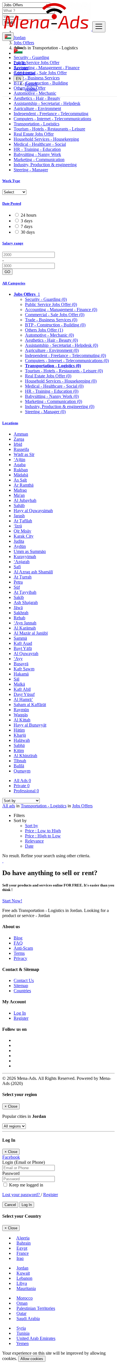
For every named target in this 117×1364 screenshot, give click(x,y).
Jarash (19, 515)
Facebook (11, 1157)
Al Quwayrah (26, 653)
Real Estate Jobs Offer (34, 134)
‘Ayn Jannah (25, 622)
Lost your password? (21, 1194)
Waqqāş (21, 714)
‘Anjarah (22, 561)
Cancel (10, 1205)
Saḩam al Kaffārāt (30, 704)
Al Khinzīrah (25, 755)
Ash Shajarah (26, 602)
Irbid (18, 444)
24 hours (28, 215)
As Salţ (20, 480)
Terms (19, 953)
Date (29, 846)
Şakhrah (21, 612)
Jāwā (18, 607)
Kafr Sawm (24, 668)
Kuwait (23, 1273)
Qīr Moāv (22, 531)
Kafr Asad (23, 643)
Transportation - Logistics (36, 123)
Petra (18, 582)
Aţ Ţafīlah (23, 520)
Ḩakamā (21, 674)
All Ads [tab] (22, 780)
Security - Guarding (46, 299)
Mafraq (20, 490)
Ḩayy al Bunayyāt (30, 725)
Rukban (21, 469)
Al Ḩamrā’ (23, 699)
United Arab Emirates (35, 1338)
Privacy (20, 958)
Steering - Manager (31, 169)
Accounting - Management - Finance (61, 309)
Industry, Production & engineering (45, 164)
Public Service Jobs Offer (51, 304)
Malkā (19, 684)
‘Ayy (18, 658)
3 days (26, 220)
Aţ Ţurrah (23, 577)
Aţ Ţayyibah (25, 592)
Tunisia (23, 1333)
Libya (21, 1283)
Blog (18, 938)
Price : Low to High (43, 830)
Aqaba (20, 464)
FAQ (18, 943)
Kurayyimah (25, 556)
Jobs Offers (82, 805)
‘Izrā (18, 525)
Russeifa (21, 449)
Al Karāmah (25, 628)
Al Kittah (22, 719)
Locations (10, 423)
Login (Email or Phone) (23, 1162)
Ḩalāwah (22, 740)
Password (11, 1173)
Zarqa (19, 439)
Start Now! (12, 900)
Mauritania (26, 1288)
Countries (22, 990)
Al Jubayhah (25, 500)
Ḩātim (19, 730)
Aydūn (20, 546)
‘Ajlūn (19, 459)
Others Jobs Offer (44, 330)
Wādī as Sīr (24, 454)
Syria (21, 1328)
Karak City (24, 536)
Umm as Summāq (30, 551)
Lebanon (24, 1278)
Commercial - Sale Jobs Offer (54, 314)
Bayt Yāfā (23, 648)
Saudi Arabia (28, 1318)
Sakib (19, 597)
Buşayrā (21, 663)
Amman (21, 434)
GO (7, 272)
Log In (20, 62)
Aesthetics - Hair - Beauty (37, 98)
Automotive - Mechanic (49, 335)
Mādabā (21, 474)
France (22, 1253)
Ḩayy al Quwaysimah (33, 510)
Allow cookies (31, 1359)
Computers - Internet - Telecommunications (52, 118)
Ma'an (19, 495)
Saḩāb (19, 505)
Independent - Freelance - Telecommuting (51, 113)
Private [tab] (22, 785)
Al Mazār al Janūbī (31, 633)
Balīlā (19, 765)
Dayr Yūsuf (24, 694)
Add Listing (24, 73)
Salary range (12, 243)
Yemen (22, 1343)
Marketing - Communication (39, 159)
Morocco (24, 1298)
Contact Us (24, 980)
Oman (22, 1303)
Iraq (20, 1258)
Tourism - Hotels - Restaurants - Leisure (49, 128)
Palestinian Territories (35, 1308)
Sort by (31, 825)
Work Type (11, 181)
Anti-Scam (23, 948)
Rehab (19, 617)
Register (21, 68)
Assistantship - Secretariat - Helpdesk (47, 103)
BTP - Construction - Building (55, 324)
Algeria (23, 1238)
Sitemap (21, 985)
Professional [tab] (26, 790)
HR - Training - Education (37, 149)
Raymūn (21, 709)
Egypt (21, 1248)
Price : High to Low (43, 835)
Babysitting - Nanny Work (37, 154)
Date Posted (11, 203)
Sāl (16, 679)
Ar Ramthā (24, 485)
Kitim (19, 750)
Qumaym (22, 770)
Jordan (22, 1268)
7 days (26, 226)
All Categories (13, 283)
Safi (17, 566)
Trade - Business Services (51, 319)
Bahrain (23, 1243)
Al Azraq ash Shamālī (33, 571)
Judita (19, 541)
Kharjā (20, 735)
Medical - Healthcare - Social (40, 144)
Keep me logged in (25, 1185)
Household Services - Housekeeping (46, 139)
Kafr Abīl (22, 689)
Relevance (34, 841)
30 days (28, 232)
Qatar (21, 1313)
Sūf (17, 587)
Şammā (20, 638)
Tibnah (20, 760)
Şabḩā (19, 745)
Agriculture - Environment (37, 108)
